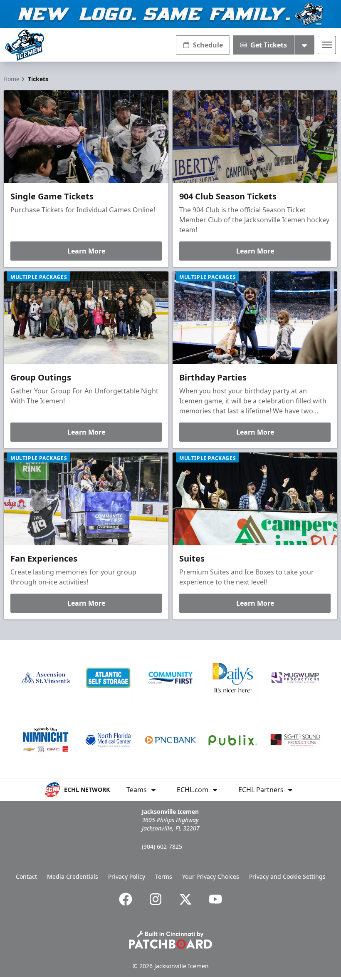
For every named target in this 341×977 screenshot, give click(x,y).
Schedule (208, 45)
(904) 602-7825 (162, 846)
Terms (163, 876)
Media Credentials (72, 876)
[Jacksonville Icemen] (24, 45)
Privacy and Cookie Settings (287, 876)
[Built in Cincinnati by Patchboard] (170, 940)
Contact (26, 876)
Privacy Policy (126, 876)
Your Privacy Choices (210, 876)
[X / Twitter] (185, 899)
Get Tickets (268, 45)
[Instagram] (155, 899)
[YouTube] (215, 899)
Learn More (86, 251)
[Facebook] (125, 899)
